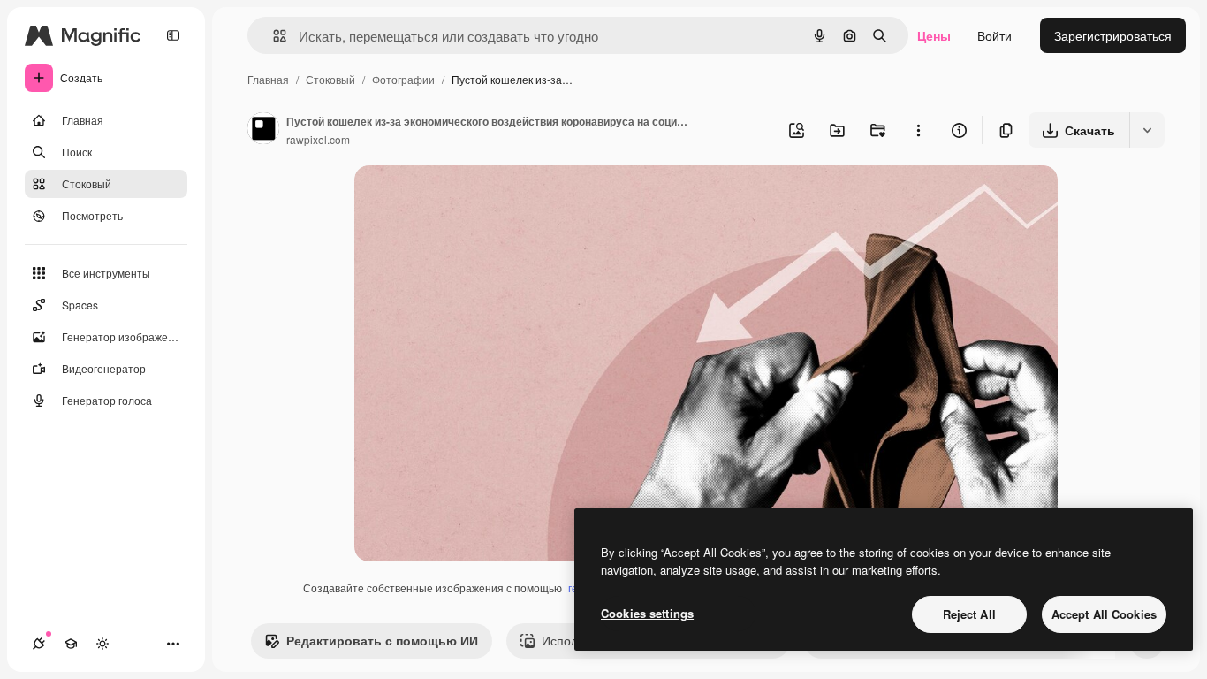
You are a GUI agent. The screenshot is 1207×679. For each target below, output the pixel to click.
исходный (473, 199)
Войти (994, 35)
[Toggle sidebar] (173, 35)
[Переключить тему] (102, 643)
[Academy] (71, 643)
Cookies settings (647, 613)
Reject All (969, 614)
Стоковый (330, 79)
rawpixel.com (318, 139)
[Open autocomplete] (272, 35)
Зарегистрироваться (1113, 35)
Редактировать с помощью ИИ (382, 640)
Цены (934, 35)
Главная (268, 79)
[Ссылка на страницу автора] (263, 130)
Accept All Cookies (1104, 614)
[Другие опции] (918, 130)
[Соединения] (39, 643)
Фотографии (403, 79)
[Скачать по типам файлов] (1147, 130)
